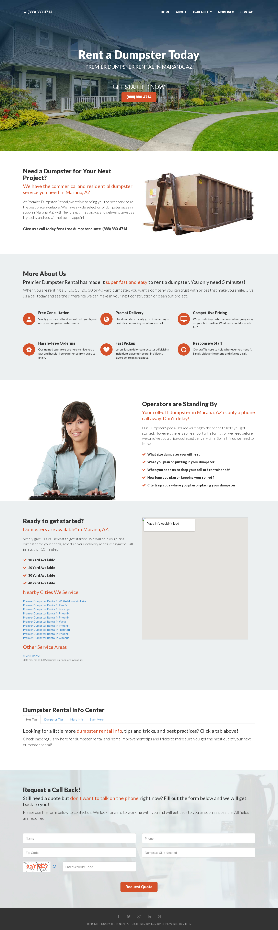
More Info (226, 12)
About (181, 12)
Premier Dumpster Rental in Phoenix (46, 613)
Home (165, 12)
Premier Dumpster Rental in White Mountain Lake (54, 601)
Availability (202, 12)
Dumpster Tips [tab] (53, 719)
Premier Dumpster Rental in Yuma (44, 621)
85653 (27, 656)
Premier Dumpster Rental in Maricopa (46, 609)
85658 (36, 656)
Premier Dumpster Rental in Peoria (45, 605)
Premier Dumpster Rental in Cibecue (46, 637)
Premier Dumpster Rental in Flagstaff (46, 629)
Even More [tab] (97, 719)
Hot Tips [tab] (31, 719)
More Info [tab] (76, 719)
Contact (247, 12)
